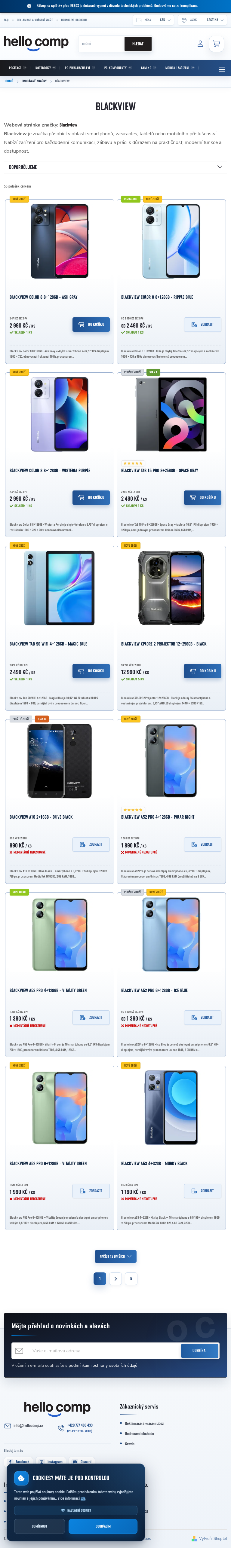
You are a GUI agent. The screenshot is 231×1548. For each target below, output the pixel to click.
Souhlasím (103, 1526)
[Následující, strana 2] (115, 1278)
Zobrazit (207, 324)
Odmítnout (39, 1526)
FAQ (6, 20)
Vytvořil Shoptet (213, 1538)
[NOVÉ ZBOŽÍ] (60, 241)
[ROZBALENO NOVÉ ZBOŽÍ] (171, 241)
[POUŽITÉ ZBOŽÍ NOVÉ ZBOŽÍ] (171, 934)
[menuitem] (17, 68)
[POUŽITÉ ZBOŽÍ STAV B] (60, 761)
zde (83, 1498)
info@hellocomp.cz (28, 1426)
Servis (129, 1444)
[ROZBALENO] (60, 934)
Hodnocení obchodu (74, 20)
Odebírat (199, 1350)
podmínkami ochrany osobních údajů (103, 1365)
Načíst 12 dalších (112, 1257)
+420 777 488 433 (80, 1425)
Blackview (68, 125)
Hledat (137, 43)
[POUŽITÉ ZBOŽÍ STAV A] (171, 414)
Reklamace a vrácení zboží (35, 20)
